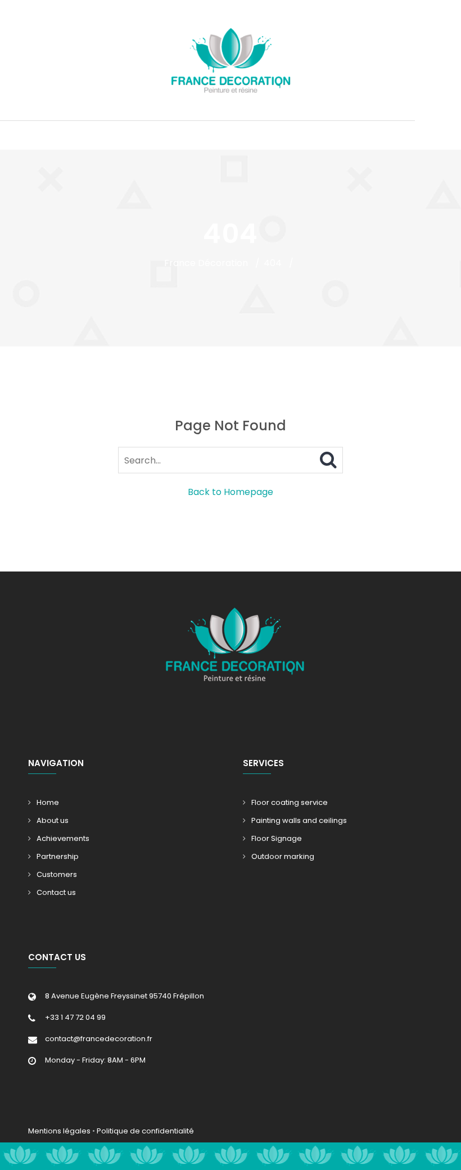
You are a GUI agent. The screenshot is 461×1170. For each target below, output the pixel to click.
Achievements (63, 838)
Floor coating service (289, 802)
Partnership (58, 856)
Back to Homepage (230, 491)
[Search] (328, 460)
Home (48, 802)
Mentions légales (59, 1131)
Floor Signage (276, 838)
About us (53, 820)
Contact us (56, 892)
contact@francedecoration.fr (98, 1038)
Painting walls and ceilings (299, 820)
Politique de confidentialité (145, 1131)
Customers (57, 874)
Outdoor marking (282, 856)
